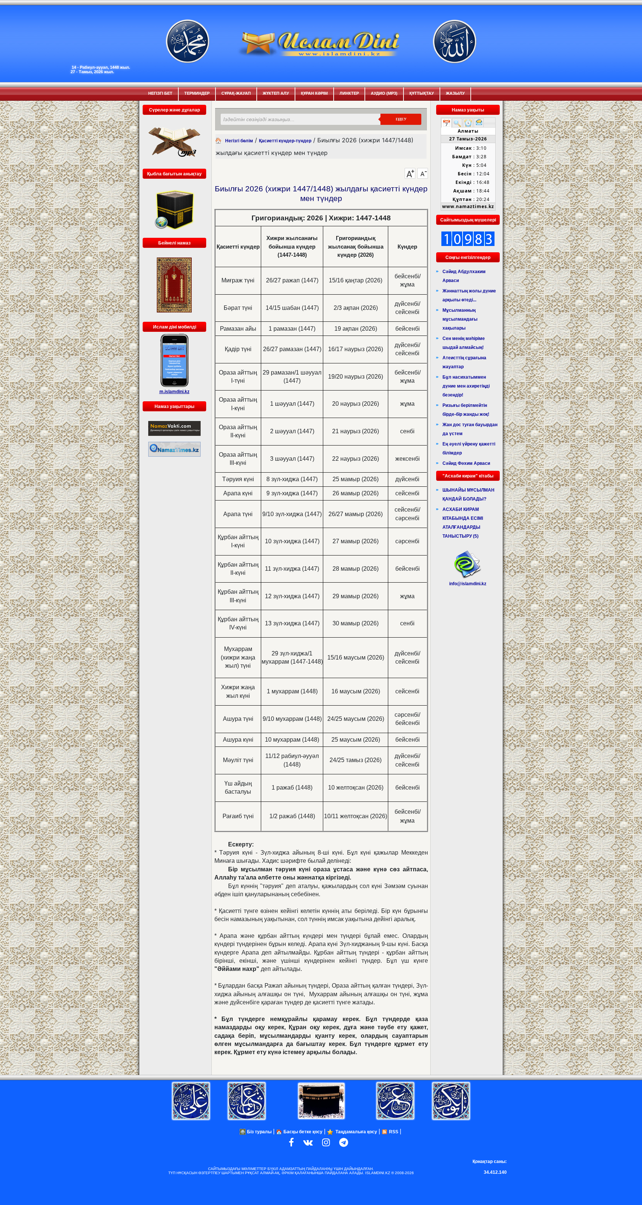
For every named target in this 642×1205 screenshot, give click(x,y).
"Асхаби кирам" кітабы (467, 476)
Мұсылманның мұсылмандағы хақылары (459, 319)
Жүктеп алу (276, 93)
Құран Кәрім (314, 93)
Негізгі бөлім (239, 140)
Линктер (349, 93)
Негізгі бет (160, 93)
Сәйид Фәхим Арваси (466, 463)
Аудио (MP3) (384, 93)
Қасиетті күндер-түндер (285, 140)
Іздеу (401, 119)
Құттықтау (421, 93)
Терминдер (197, 93)
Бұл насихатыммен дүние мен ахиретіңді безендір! (466, 386)
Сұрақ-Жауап (236, 93)
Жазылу (455, 93)
